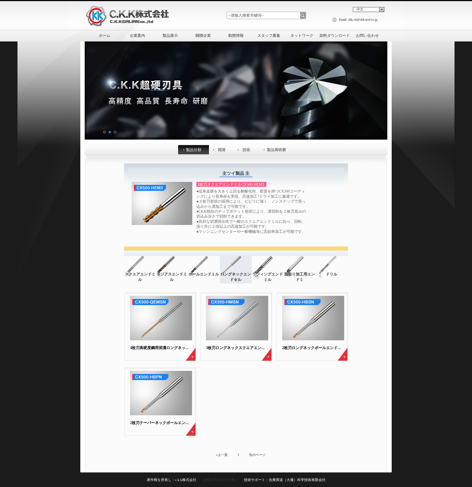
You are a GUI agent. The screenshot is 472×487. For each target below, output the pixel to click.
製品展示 (170, 36)
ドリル (331, 274)
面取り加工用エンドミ (299, 277)
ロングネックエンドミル (235, 277)
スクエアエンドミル (140, 277)
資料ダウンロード (334, 36)
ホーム (104, 36)
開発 (222, 150)
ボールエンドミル (203, 274)
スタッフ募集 (268, 36)
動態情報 (236, 36)
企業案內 (137, 36)
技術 (246, 150)
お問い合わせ (367, 36)
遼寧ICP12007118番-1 (220, 480)
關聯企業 (203, 36)
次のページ (257, 455)
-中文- (360, 9)
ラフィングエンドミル (267, 277)
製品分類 (193, 150)
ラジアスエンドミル (172, 277)
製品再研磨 (276, 150)
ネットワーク (301, 36)
